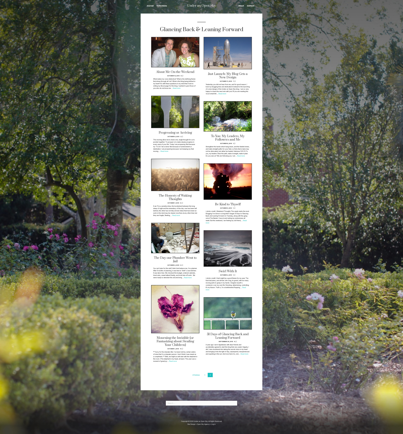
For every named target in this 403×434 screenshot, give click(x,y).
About (241, 6)
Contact (250, 6)
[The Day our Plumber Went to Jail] (175, 253)
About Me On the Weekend (175, 72)
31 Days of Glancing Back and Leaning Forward (228, 336)
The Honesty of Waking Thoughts (175, 197)
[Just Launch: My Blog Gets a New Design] (228, 69)
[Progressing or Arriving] (175, 127)
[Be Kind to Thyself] (228, 199)
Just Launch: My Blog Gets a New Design (228, 76)
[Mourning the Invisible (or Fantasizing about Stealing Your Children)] (175, 333)
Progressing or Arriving (175, 133)
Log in (213, 424)
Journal (150, 6)
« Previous (196, 375)
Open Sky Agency (203, 424)
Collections (162, 6)
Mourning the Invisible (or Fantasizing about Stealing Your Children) (175, 341)
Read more (177, 88)
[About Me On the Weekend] (175, 67)
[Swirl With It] (228, 266)
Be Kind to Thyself (228, 204)
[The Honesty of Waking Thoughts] (175, 190)
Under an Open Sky (201, 421)
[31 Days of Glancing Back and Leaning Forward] (228, 329)
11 (181, 349)
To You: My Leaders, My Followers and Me (228, 138)
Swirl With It (228, 271)
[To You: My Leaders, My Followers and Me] (228, 131)
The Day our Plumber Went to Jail (175, 259)
